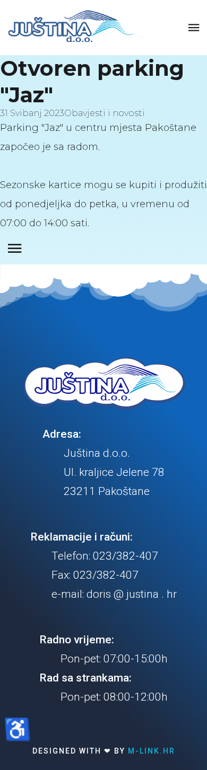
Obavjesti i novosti (104, 113)
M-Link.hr (151, 751)
